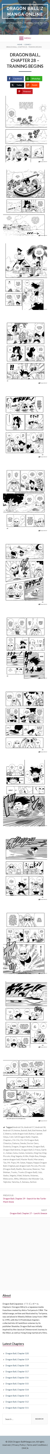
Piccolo (34, 1165)
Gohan (9, 1153)
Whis (16, 1178)
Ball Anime (37, 1130)
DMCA (25, 1448)
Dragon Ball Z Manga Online (25, 11)
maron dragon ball (11, 1159)
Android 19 (8, 1130)
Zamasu (25, 1182)
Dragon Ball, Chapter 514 (17, 1389)
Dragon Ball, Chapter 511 (17, 1407)
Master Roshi (27, 1159)
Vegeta (13, 1175)
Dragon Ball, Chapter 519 (17, 1359)
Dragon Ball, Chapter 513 (17, 1395)
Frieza (37, 1149)
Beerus (8, 1133)
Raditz (19, 1169)
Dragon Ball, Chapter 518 (17, 1365)
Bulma (31, 1133)
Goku (15, 1153)
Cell (11, 1136)
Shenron (36, 1169)
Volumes (34, 1175)
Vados (6, 1175)
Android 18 (40, 1127)
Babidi (24, 1130)
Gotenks (29, 1153)
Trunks (14, 1172)
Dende (23, 1143)
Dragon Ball (38, 1146)
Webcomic (8, 1178)
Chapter (34, 1136)
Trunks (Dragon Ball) (27, 1172)
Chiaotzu (7, 1143)
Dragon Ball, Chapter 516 (17, 1377)
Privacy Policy (18, 1445)
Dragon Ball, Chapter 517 (17, 1371)
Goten (21, 1153)
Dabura (15, 1143)
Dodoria (7, 1146)
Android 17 (29, 1127)
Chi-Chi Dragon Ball (29, 1140)
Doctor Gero (32, 1143)
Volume (26, 1175)
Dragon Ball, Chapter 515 (17, 1383)
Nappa (29, 1162)
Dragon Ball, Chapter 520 (17, 1353)
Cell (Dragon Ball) (22, 1136)
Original (11, 1165)
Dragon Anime (25, 1146)
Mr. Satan (21, 1162)
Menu (27, 38)
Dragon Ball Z (27, 1149)
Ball (29, 1130)
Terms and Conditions (37, 1445)
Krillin (25, 1156)
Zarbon (33, 1182)
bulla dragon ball (20, 1133)
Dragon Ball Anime (11, 1149)
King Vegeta (16, 1156)
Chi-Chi (15, 1140)
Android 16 (18, 1127)
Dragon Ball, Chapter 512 (17, 1401)
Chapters (7, 1140)
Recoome (27, 1169)
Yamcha (15, 1182)
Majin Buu (33, 1156)
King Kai (37, 1153)
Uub (40, 1172)
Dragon (14, 1146)
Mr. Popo (11, 1162)
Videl (19, 1175)
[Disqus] (25, 1253)
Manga (42, 1156)
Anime (17, 1130)
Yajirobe (7, 1182)
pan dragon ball (23, 1165)
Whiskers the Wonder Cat (31, 1178)
